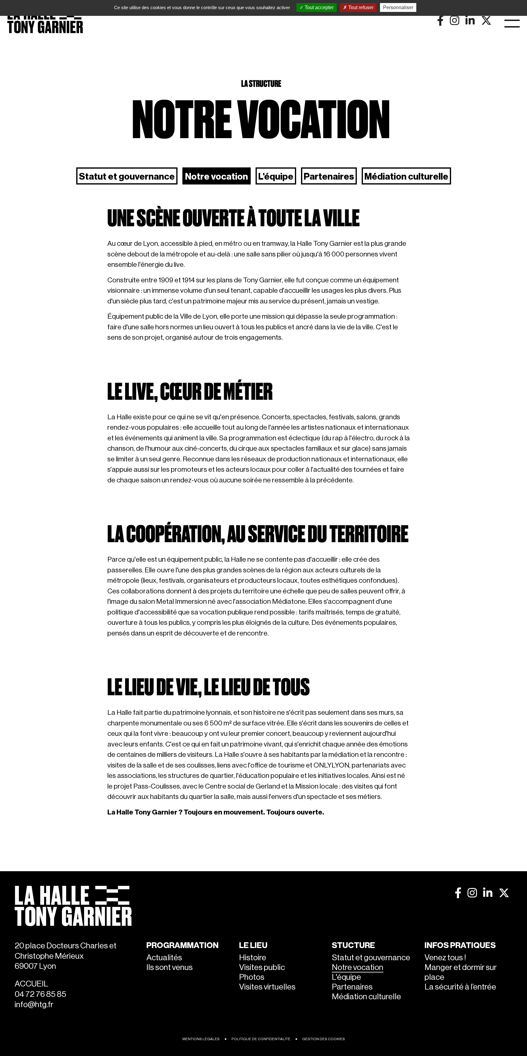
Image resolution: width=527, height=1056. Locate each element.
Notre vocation (216, 176)
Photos (251, 977)
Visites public (262, 967)
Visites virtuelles (267, 987)
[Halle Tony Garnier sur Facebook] (458, 893)
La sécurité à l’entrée (460, 987)
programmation (182, 945)
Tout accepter (318, 7)
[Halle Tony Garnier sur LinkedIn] (488, 893)
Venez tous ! (445, 958)
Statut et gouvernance (127, 176)
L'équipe (275, 176)
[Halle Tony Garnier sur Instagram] (472, 893)
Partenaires (329, 176)
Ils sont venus (169, 967)
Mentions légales (201, 1039)
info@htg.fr (34, 1005)
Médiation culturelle (406, 176)
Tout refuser (360, 7)
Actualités (164, 958)
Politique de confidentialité (260, 1039)
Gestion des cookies (323, 1039)
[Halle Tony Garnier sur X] (504, 893)
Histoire (252, 958)
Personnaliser (398, 7)
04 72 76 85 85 (40, 994)
